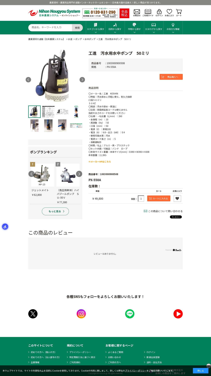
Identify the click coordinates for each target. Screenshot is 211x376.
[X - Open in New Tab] (33, 313)
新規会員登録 (153, 357)
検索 (77, 27)
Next (82, 79)
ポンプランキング (43, 151)
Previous (31, 174)
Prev (28, 79)
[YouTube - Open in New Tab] (178, 313)
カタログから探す (153, 29)
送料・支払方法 (154, 362)
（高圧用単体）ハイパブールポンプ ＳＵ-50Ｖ (68, 193)
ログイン (159, 15)
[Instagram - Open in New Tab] (81, 313)
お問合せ (137, 15)
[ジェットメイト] (43, 175)
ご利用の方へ (114, 362)
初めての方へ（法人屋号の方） (46, 357)
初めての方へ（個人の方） (44, 352)
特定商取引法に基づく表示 (82, 357)
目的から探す (114, 29)
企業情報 (35, 362)
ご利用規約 (74, 362)
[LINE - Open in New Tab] (129, 313)
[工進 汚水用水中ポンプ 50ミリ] (55, 77)
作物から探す (134, 29)
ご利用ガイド (148, 15)
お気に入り (169, 15)
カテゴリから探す (95, 29)
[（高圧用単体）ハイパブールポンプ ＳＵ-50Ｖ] (68, 175)
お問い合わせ (114, 357)
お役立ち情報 (173, 29)
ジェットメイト (40, 190)
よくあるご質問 (115, 352)
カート (179, 15)
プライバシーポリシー (80, 352)
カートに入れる (160, 198)
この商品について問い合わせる (165, 211)
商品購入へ (172, 76)
